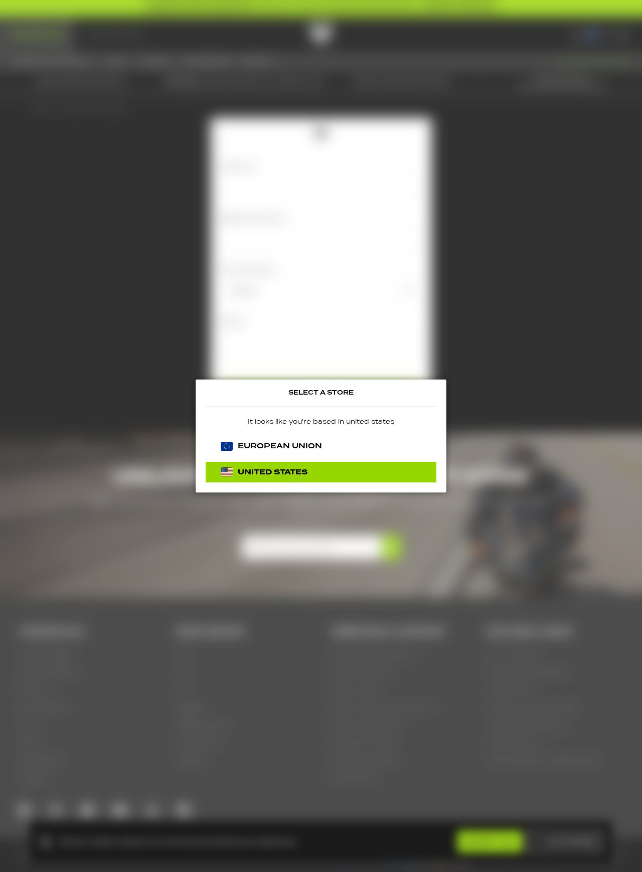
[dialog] (321, 436)
